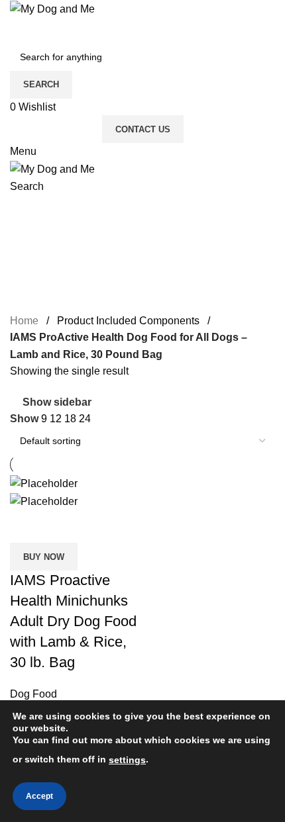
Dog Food (33, 694)
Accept (39, 796)
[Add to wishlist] (98, 526)
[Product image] (44, 500)
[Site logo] (52, 8)
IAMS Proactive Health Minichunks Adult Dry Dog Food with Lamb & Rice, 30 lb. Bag (73, 621)
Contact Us (142, 129)
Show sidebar (57, 402)
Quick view (62, 526)
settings (127, 759)
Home (24, 320)
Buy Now (43, 557)
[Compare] (26, 526)
